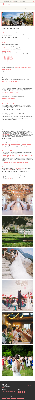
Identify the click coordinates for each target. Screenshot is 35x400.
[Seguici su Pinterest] (22, 392)
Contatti (4, 387)
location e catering (15, 126)
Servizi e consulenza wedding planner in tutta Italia (25, 385)
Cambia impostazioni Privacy (20, 398)
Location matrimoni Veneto (8, 61)
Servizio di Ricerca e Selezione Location (10, 125)
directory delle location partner (19, 168)
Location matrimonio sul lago (8, 73)
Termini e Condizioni (13, 398)
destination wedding (5, 134)
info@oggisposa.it (9, 178)
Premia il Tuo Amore (9, 169)
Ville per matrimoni (6, 46)
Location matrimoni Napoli (8, 57)
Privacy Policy (4, 398)
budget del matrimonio (5, 32)
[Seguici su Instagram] (21, 392)
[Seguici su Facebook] (19, 392)
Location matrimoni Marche (8, 64)
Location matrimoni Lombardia (8, 59)
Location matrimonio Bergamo (8, 58)
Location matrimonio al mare (8, 72)
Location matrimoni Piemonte (8, 62)
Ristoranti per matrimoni (7, 48)
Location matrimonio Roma (8, 56)
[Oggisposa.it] (6, 4)
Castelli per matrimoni (7, 49)
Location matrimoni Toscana (8, 60)
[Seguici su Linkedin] (24, 392)
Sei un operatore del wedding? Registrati (19, 1)
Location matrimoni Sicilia (7, 63)
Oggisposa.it (3, 396)
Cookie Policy (8, 398)
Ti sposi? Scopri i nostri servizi (7, 1)
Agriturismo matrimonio (7, 47)
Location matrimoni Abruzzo (8, 65)
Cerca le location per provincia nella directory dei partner (22, 67)
